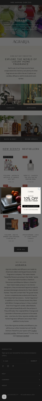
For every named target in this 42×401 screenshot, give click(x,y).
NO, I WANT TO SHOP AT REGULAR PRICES (31, 209)
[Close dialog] (39, 188)
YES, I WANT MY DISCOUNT (31, 206)
